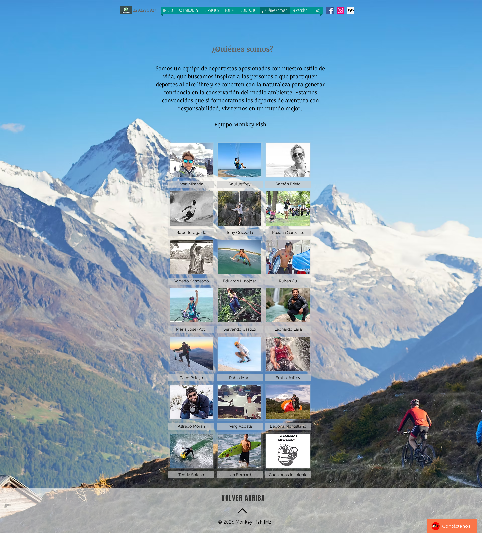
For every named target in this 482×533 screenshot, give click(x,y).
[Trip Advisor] (350, 10)
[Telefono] (126, 10)
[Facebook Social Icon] (330, 10)
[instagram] (340, 10)
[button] (191, 165)
